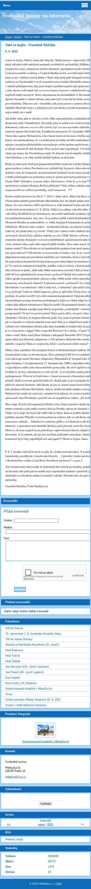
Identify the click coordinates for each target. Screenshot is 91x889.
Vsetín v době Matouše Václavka (25, 705)
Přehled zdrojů (14, 839)
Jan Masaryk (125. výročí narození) (27, 666)
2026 (50, 824)
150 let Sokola (14, 628)
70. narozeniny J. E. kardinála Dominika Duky (33, 633)
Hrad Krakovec (14, 650)
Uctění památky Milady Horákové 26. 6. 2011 (33, 699)
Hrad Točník (12, 655)
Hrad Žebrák (12, 661)
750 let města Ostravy (19, 639)
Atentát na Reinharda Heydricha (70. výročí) (32, 644)
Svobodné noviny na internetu (36, 15)
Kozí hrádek (12, 677)
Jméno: (8, 520)
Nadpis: (8, 527)
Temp (8, 694)
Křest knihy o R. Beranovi (21, 683)
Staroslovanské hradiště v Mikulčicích (28, 688)
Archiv (17, 37)
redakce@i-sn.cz (15, 776)
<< (8, 824)
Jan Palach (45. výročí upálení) (24, 672)
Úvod (8, 37)
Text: (7, 538)
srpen (41, 824)
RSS (59, 883)
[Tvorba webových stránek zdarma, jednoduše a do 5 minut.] (53, 884)
